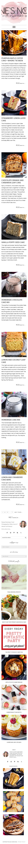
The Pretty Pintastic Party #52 (14, 652)
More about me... (6, 529)
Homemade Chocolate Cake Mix (11, 301)
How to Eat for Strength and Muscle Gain (14, 622)
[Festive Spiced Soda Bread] (13, 824)
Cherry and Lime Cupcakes (14, 742)
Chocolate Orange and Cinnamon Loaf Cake (12, 181)
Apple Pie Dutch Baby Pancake (14, 682)
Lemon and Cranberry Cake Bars (12, 478)
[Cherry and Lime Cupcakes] (14, 727)
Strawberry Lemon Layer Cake (13, 119)
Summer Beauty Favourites (14, 712)
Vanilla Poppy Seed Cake (13, 242)
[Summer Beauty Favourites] (14, 697)
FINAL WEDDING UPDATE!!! (14, 592)
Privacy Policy (21, 841)
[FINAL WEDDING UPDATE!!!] (14, 577)
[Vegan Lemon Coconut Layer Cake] (13, 778)
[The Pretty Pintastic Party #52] (14, 637)
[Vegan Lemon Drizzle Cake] (13, 801)
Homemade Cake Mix (10, 419)
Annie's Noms (14, 11)
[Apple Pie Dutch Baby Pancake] (14, 667)
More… (15, 757)
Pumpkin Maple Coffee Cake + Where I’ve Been (12, 59)
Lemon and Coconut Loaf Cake (13, 360)
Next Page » (18, 512)
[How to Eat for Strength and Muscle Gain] (14, 607)
